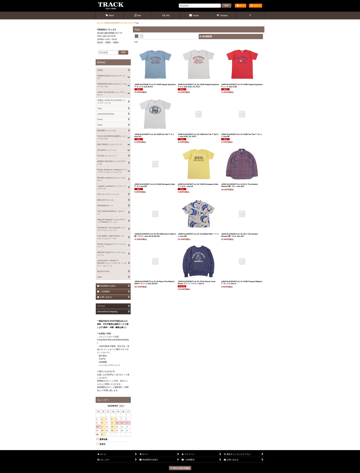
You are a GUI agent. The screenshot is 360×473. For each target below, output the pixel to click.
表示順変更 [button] (207, 36)
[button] (166, 15)
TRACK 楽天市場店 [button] (181, 468)
